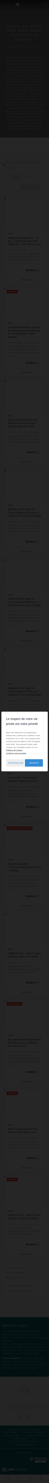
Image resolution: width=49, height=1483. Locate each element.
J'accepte (34, 763)
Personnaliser (16, 763)
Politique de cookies (14, 750)
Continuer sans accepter (16, 753)
